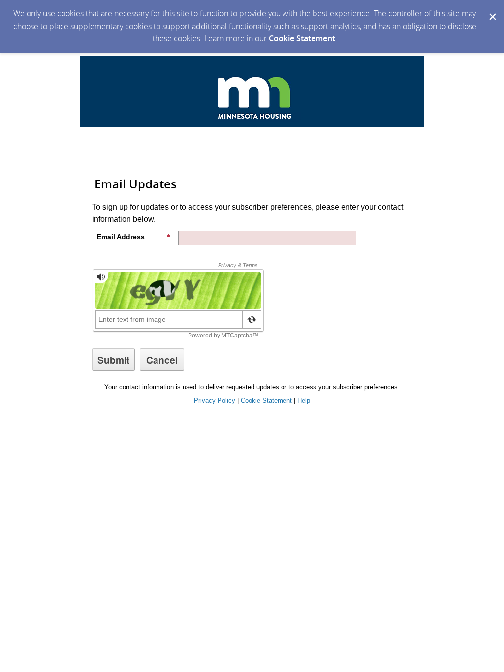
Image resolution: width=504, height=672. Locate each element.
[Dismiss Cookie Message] (491, 9)
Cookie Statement (302, 38)
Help (303, 400)
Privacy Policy (214, 400)
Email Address (121, 237)
